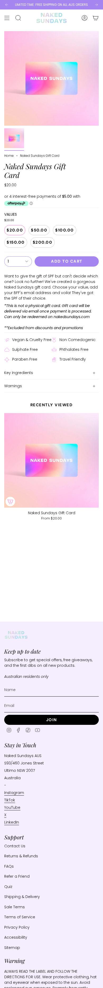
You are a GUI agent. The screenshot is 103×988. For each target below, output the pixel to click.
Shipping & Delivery (22, 896)
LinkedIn (11, 822)
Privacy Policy (17, 927)
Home (9, 155)
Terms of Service (19, 917)
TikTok (9, 800)
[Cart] (95, 18)
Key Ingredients (18, 372)
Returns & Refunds (21, 856)
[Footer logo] (16, 635)
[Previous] (6, 4)
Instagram (14, 792)
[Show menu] (7, 18)
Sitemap (12, 947)
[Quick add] (10, 501)
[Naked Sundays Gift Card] (51, 460)
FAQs (9, 866)
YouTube (12, 807)
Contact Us (14, 846)
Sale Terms (14, 907)
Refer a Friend (17, 876)
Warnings (13, 386)
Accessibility (15, 937)
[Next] (96, 4)
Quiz (8, 886)
